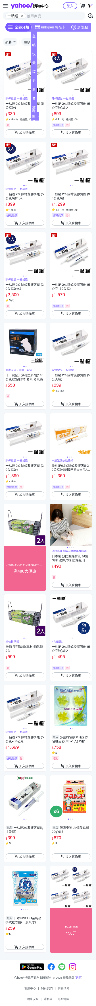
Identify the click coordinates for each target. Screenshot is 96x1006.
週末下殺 (34, 90)
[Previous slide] (7, 72)
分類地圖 (63, 999)
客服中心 (30, 988)
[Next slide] (43, 72)
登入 (70, 5)
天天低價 (34, 63)
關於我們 (47, 988)
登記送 (34, 36)
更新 (78, 977)
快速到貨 (34, 54)
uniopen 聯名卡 (53, 27)
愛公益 (34, 108)
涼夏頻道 (34, 72)
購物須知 (63, 988)
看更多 (33, 116)
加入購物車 (27, 132)
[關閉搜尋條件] (22, 16)
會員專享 (34, 99)
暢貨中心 (34, 45)
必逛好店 (34, 81)
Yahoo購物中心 (29, 6)
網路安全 (33, 999)
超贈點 (82, 27)
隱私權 (48, 999)
